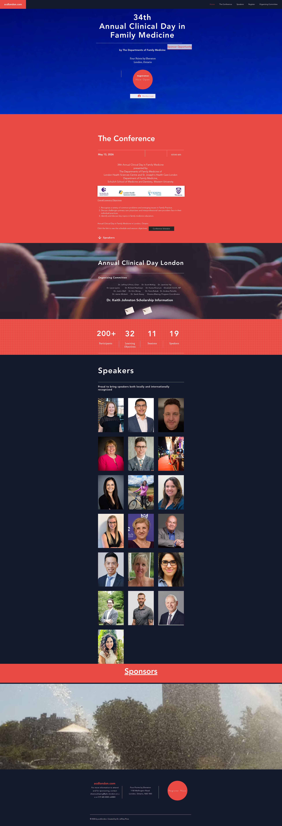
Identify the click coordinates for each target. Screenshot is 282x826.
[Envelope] (129, 309)
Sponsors (140, 671)
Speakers (109, 237)
